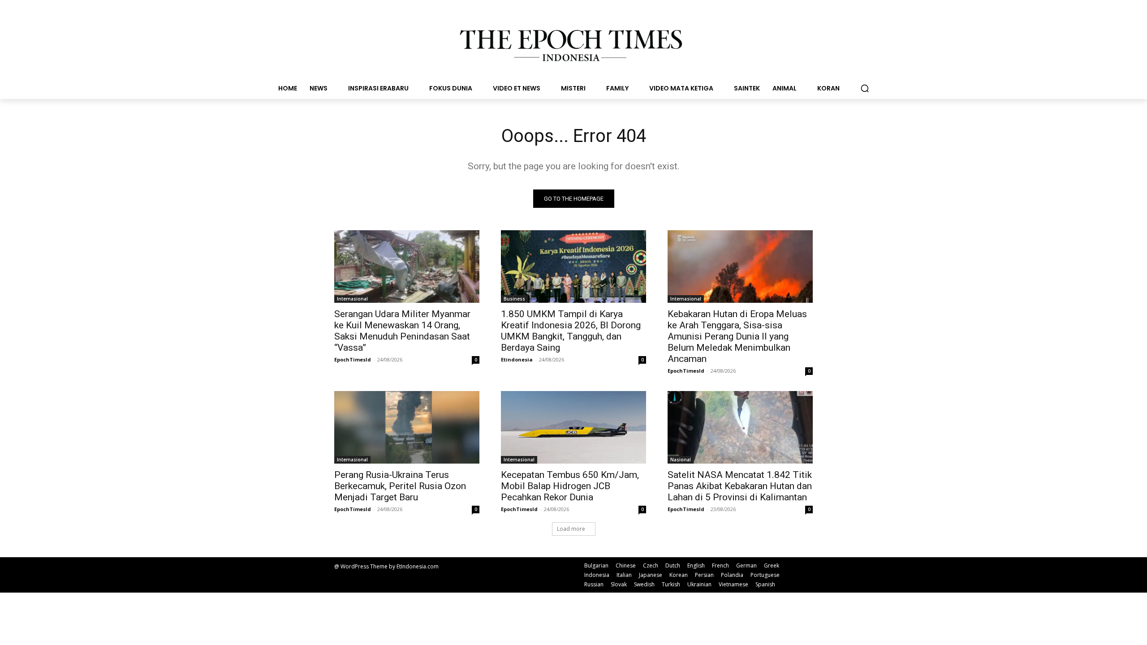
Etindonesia (517, 359)
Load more (571, 529)
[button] (864, 88)
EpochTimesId (352, 359)
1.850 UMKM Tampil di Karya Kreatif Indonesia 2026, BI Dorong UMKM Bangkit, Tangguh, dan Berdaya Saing (571, 331)
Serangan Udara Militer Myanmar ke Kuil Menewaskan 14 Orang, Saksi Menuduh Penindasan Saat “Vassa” (402, 331)
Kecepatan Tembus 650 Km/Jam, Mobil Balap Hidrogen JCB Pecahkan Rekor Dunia (570, 486)
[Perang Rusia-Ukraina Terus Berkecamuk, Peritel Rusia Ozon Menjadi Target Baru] (406, 427)
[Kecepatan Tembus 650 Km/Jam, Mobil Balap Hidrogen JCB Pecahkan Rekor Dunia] (573, 427)
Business (514, 299)
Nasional (680, 459)
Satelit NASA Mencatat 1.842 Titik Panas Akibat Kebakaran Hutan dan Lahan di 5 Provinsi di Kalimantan (740, 486)
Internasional (352, 299)
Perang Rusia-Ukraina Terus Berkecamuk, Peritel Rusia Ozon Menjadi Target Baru (400, 486)
